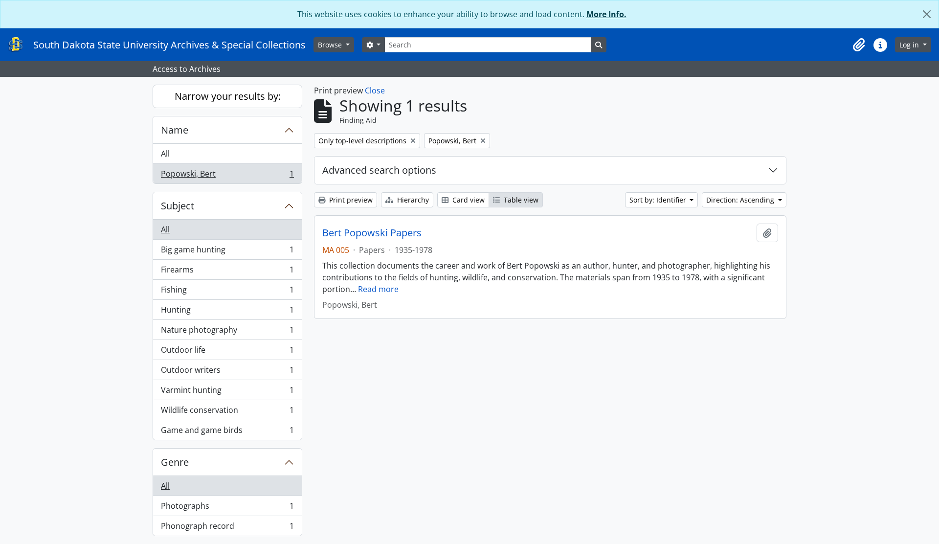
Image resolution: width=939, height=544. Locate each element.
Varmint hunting (227, 392)
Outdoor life (227, 352)
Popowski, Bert (227, 175)
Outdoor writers (227, 372)
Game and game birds (227, 432)
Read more (378, 289)
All (165, 153)
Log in (910, 44)
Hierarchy (412, 199)
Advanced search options (379, 170)
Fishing (227, 292)
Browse (331, 44)
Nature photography (227, 332)
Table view (520, 199)
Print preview (350, 199)
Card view (467, 199)
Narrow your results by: (228, 96)
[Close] (927, 14)
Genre (175, 462)
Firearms (227, 272)
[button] (859, 45)
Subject (177, 205)
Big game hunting (227, 252)
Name (174, 129)
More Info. (606, 14)
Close (375, 90)
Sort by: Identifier (658, 199)
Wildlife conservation (227, 412)
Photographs (227, 508)
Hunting (227, 312)
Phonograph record (227, 528)
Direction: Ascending (741, 199)
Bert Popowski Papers (372, 233)
